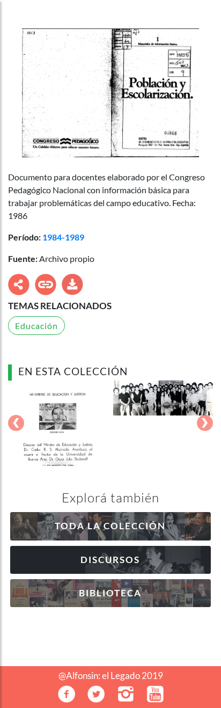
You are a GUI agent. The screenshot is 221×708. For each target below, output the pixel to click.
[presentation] (16, 424)
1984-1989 (63, 237)
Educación (36, 325)
